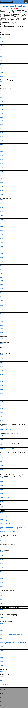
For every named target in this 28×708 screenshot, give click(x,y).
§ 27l (1, 296)
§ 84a (1, 627)
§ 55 (1, 439)
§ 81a (1, 596)
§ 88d (1, 658)
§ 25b (1, 207)
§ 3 (1, 49)
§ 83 (1, 617)
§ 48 (1, 401)
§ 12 (1, 101)
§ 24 (1, 190)
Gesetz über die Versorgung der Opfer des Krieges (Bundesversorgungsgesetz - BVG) (14, 5)
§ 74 (1, 559)
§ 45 (1, 389)
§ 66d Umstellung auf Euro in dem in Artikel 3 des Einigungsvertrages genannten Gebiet (13, 528)
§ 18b (1, 163)
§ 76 (1, 567)
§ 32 (1, 317)
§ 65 (1, 506)
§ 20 (1, 175)
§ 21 (1, 179)
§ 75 (1, 563)
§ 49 (1, 409)
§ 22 (1, 182)
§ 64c (1, 489)
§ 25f (1, 223)
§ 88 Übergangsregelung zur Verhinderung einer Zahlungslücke (13, 643)
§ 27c (1, 261)
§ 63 (1, 469)
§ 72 (1, 551)
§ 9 (1, 81)
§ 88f (1, 665)
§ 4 (1, 53)
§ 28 (1, 300)
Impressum (3, 705)
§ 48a (1, 405)
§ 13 (1, 105)
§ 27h (1, 281)
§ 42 (1, 378)
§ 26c (1, 238)
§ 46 (1, 393)
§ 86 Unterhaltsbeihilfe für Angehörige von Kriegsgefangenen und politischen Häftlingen (12, 635)
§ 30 (1, 309)
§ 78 (1, 575)
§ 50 (1, 412)
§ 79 (1, 582)
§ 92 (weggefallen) (5, 684)
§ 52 (1, 420)
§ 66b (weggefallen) (5, 520)
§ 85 (1, 630)
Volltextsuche (3, 693)
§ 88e (1, 661)
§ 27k (1, 292)
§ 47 (1, 397)
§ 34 (1, 332)
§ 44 (1, 385)
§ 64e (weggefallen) (5, 497)
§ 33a (1, 325)
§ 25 (1, 199)
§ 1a (1, 41)
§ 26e (1, 246)
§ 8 (1, 68)
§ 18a (1, 159)
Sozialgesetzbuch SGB (6, 2)
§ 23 (1, 186)
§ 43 (1, 381)
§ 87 (1, 638)
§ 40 (1, 362)
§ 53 (1, 426)
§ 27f (1, 273)
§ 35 (1, 338)
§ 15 (1, 113)
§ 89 (1, 671)
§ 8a (1, 72)
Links (1, 697)
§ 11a (1, 97)
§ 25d (1, 215)
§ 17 (1, 152)
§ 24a (1, 194)
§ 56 (1, 444)
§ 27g (1, 277)
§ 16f (1, 140)
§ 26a (1, 230)
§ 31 (1, 313)
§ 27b (1, 257)
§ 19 (1, 171)
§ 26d (1, 242)
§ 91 (1, 680)
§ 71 (1, 537)
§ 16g (1, 144)
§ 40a (1, 366)
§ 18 (1, 155)
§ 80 (1, 586)
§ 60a (1, 458)
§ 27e (1, 269)
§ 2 (1, 45)
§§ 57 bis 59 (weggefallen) (7, 448)
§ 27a (1, 254)
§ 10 (1, 90)
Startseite (2, 689)
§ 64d (1, 493)
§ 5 (1, 56)
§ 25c (1, 211)
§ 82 (1, 609)
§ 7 (1, 64)
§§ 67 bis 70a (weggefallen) (7, 531)
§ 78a (1, 578)
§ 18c (1, 167)
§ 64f (1, 501)
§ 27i (1, 284)
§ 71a (1, 540)
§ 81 (1, 592)
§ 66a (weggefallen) (5, 516)
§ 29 (1, 305)
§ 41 (1, 374)
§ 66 (1, 512)
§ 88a (1, 646)
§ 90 (1, 676)
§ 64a (1, 481)
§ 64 (1, 478)
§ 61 (1, 461)
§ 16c (1, 128)
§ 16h (1, 148)
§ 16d (1, 132)
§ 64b (1, 485)
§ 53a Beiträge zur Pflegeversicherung (10, 429)
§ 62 (1, 465)
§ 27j (1, 288)
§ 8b (1, 76)
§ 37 (1, 349)
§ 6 (1, 60)
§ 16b (1, 124)
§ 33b (1, 329)
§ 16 (1, 117)
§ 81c (1, 603)
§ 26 (1, 227)
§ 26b (1, 234)
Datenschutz (3, 701)
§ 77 (1, 571)
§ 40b (1, 370)
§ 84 (1, 623)
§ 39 (1, 358)
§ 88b (1, 650)
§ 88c (1, 654)
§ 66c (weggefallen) (5, 523)
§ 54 (1, 435)
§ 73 (1, 555)
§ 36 (1, 343)
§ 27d (1, 265)
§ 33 (1, 321)
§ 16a (1, 121)
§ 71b (1, 546)
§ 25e (1, 219)
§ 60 (1, 454)
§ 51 (1, 416)
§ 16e (1, 136)
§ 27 (1, 250)
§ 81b (1, 599)
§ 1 (1, 37)
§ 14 (1, 109)
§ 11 (1, 94)
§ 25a (1, 203)
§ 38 (1, 354)
